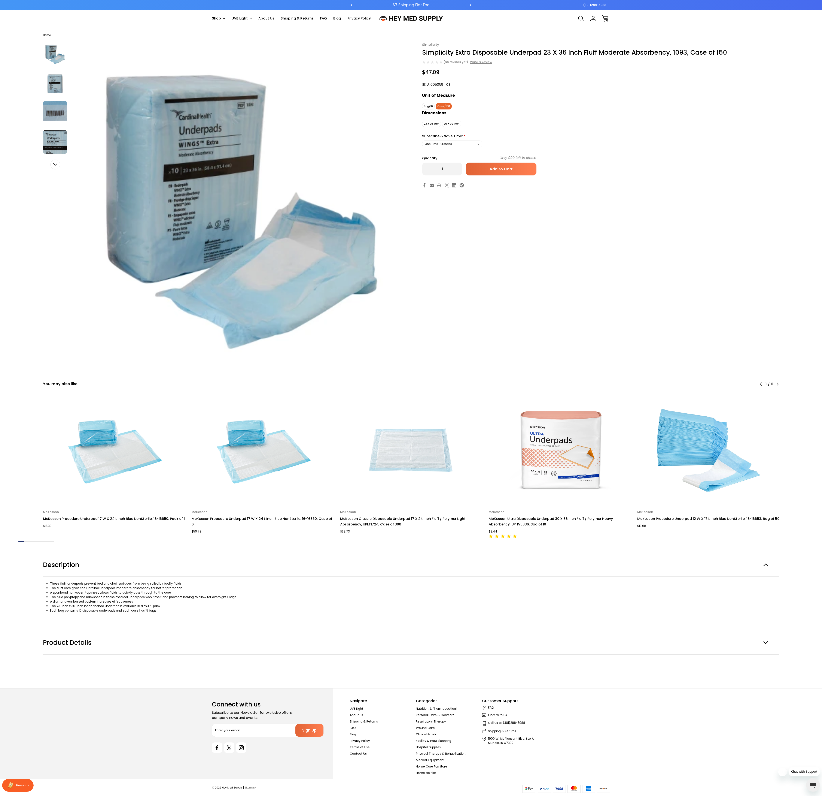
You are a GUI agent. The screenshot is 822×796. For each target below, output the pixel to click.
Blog (337, 18)
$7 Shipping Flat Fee (411, 4)
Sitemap (250, 787)
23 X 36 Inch (431, 124)
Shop (216, 18)
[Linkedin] (454, 185)
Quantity (429, 158)
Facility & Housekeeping (433, 741)
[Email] (432, 185)
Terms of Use (360, 747)
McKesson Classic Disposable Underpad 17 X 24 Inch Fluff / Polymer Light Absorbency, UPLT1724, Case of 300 (403, 521)
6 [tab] (51, 541)
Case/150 (443, 106)
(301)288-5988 (594, 5)
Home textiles (426, 773)
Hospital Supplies (428, 747)
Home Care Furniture (431, 766)
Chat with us (497, 715)
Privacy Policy (359, 18)
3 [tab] (33, 541)
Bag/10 (428, 106)
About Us (266, 18)
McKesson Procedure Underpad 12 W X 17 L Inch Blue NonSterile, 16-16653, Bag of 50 (708, 518)
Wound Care (425, 728)
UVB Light (240, 18)
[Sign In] (593, 18)
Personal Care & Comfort (435, 715)
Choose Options (114, 494)
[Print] (439, 185)
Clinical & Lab (426, 734)
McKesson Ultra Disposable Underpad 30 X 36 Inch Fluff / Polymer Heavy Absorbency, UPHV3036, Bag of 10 (551, 521)
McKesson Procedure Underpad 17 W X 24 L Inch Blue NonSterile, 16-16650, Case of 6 (262, 521)
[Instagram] (241, 747)
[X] (447, 185)
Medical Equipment (430, 760)
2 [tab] (27, 541)
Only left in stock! (517, 157)
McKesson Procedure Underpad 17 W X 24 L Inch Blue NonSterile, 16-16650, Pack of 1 (114, 518)
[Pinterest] (462, 185)
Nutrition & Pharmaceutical (436, 708)
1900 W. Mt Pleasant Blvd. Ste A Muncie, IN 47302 (511, 740)
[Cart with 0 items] (605, 18)
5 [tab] (45, 541)
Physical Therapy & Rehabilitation (441, 753)
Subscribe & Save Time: (443, 136)
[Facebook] (424, 185)
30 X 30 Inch (451, 124)
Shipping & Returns (297, 18)
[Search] (581, 18)
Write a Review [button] (481, 62)
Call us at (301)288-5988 (506, 723)
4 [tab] (39, 541)
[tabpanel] (55, 54)
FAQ (323, 18)
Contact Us (358, 753)
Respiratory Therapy (431, 721)
